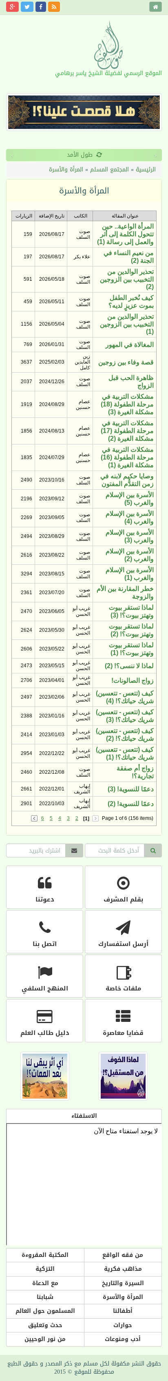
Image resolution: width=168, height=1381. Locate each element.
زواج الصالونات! (132, 680)
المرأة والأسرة (66, 169)
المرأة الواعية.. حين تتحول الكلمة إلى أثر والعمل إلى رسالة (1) (125, 234)
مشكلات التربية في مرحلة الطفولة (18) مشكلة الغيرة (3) (127, 404)
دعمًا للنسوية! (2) (131, 803)
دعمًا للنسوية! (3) (131, 789)
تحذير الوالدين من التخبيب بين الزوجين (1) (127, 324)
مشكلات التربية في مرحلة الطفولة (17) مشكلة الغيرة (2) (127, 431)
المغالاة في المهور (130, 344)
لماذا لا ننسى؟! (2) (129, 665)
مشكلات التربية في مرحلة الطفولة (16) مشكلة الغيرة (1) (127, 457)
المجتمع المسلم (109, 169)
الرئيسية (146, 169)
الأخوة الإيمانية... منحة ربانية (104, 154)
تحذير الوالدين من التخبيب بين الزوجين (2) (127, 279)
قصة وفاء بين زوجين (126, 362)
